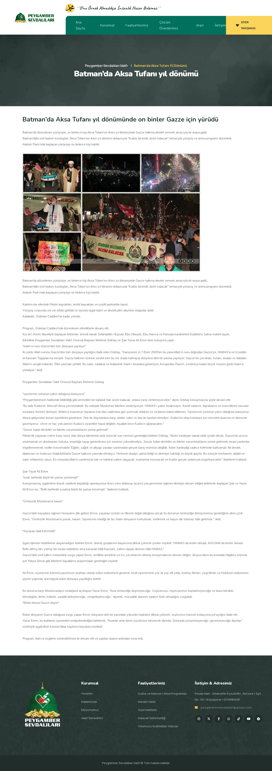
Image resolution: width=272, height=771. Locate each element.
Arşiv (200, 25)
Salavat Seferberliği (151, 718)
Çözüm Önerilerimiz (168, 25)
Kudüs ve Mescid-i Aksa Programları (162, 693)
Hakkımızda (89, 702)
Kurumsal (107, 25)
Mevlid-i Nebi (147, 702)
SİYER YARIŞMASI (248, 25)
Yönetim (87, 693)
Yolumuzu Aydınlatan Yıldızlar (158, 726)
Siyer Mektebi (147, 710)
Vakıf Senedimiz (92, 718)
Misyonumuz (90, 710)
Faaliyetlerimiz (136, 25)
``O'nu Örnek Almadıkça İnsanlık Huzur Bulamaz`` (118, 8)
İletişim (220, 25)
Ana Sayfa (80, 25)
